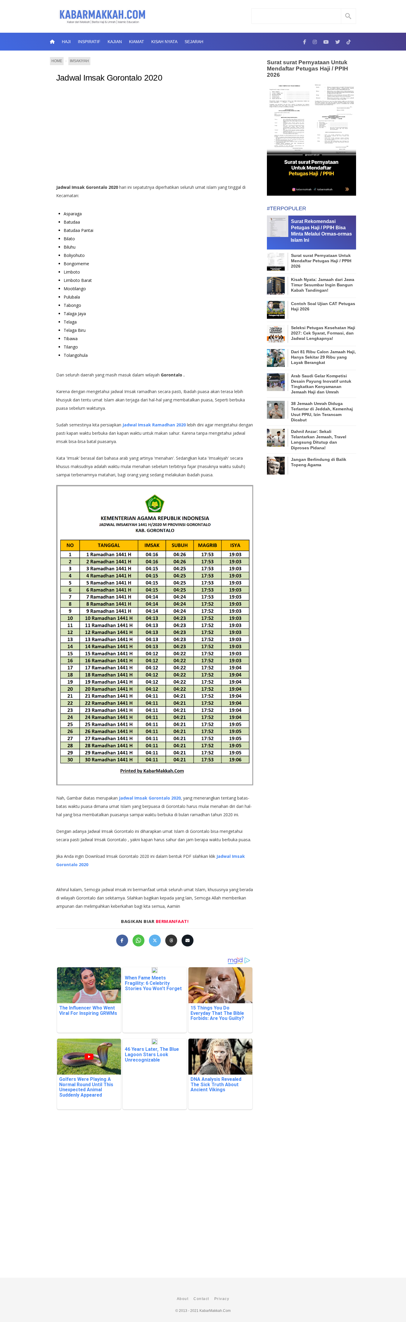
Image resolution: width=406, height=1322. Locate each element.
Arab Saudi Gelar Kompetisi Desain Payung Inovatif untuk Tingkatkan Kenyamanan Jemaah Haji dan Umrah (321, 384)
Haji (66, 41)
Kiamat (136, 41)
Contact (201, 1299)
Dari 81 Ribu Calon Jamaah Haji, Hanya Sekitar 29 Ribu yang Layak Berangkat (323, 357)
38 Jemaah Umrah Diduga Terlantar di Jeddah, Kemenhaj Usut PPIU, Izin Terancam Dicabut (322, 411)
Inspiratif (89, 41)
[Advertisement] (161, 135)
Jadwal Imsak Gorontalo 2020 (109, 77)
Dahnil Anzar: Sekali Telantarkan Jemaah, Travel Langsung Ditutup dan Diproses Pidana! (318, 439)
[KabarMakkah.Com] (304, 42)
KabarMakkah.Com (215, 1311)
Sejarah (194, 41)
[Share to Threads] (171, 940)
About (183, 1299)
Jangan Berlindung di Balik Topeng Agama (318, 462)
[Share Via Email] (187, 940)
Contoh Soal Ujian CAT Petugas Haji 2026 (323, 306)
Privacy (221, 1299)
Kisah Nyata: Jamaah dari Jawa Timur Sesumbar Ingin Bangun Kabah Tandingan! (322, 285)
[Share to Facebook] (122, 940)
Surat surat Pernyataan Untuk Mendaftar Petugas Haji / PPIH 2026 (307, 68)
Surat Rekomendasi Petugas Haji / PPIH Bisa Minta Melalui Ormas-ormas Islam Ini (321, 230)
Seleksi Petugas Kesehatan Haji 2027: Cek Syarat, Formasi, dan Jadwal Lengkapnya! (323, 333)
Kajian (115, 41)
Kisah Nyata (164, 41)
